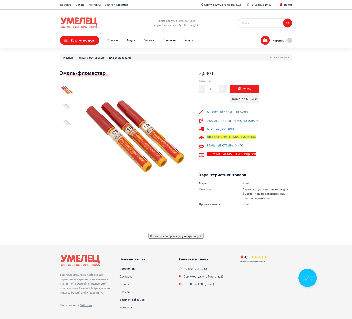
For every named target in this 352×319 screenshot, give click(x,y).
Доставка (66, 5)
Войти (288, 5)
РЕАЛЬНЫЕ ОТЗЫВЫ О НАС (225, 145)
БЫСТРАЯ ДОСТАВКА (220, 129)
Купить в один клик (244, 99)
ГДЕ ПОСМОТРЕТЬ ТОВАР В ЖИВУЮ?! (231, 137)
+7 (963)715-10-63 (260, 5)
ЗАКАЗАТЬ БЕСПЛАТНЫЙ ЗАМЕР (227, 112)
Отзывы (149, 40)
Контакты (95, 5)
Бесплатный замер (116, 5)
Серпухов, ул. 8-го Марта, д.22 (222, 5)
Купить (246, 89)
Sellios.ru (86, 305)
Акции (131, 40)
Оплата (80, 5)
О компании (127, 269)
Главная (113, 40)
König (246, 204)
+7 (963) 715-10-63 (196, 269)
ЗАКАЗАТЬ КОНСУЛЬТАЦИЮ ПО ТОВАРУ (232, 121)
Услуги (189, 40)
